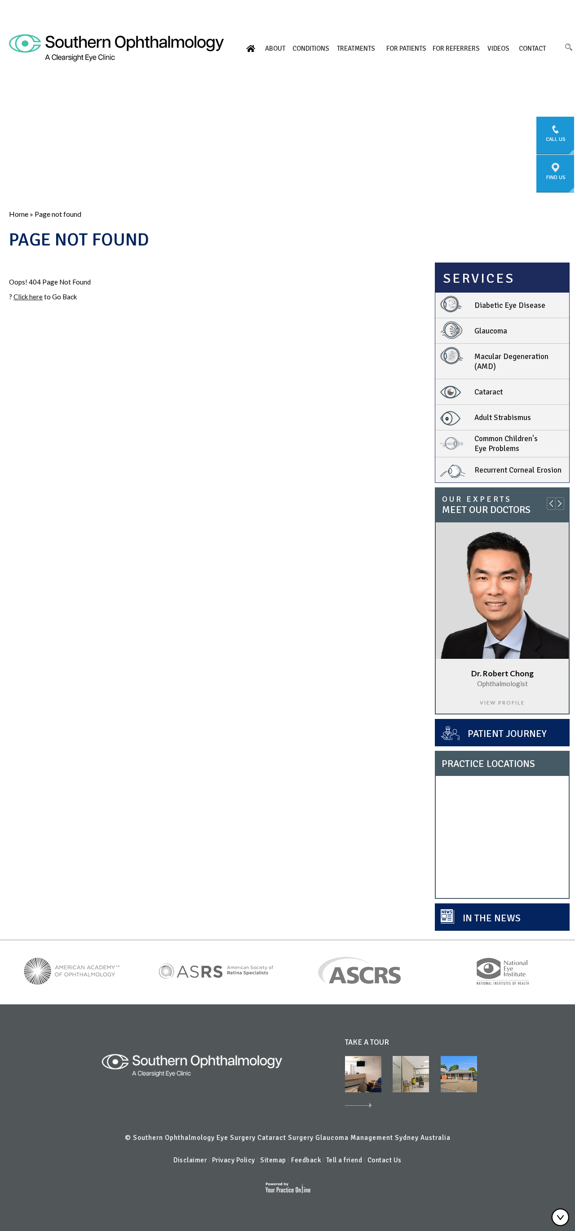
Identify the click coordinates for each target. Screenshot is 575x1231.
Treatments (356, 48)
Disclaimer (190, 1160)
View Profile (502, 702)
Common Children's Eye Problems (506, 443)
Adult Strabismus (502, 417)
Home (251, 48)
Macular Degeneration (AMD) (511, 361)
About (275, 48)
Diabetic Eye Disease (509, 305)
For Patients (406, 48)
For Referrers (456, 48)
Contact (532, 48)
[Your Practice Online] (287, 1187)
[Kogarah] (363, 1073)
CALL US (556, 139)
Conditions (310, 48)
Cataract (488, 392)
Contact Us (384, 1160)
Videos (498, 48)
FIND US (556, 177)
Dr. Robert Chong (502, 673)
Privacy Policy (233, 1160)
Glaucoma (490, 331)
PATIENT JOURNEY (507, 733)
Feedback (306, 1160)
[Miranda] (411, 1073)
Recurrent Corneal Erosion (518, 470)
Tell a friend (345, 1160)
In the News (492, 918)
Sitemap (273, 1160)
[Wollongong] (459, 1073)
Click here (28, 297)
